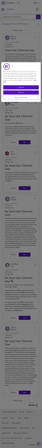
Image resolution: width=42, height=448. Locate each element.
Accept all (21, 87)
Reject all (21, 92)
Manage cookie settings (21, 97)
